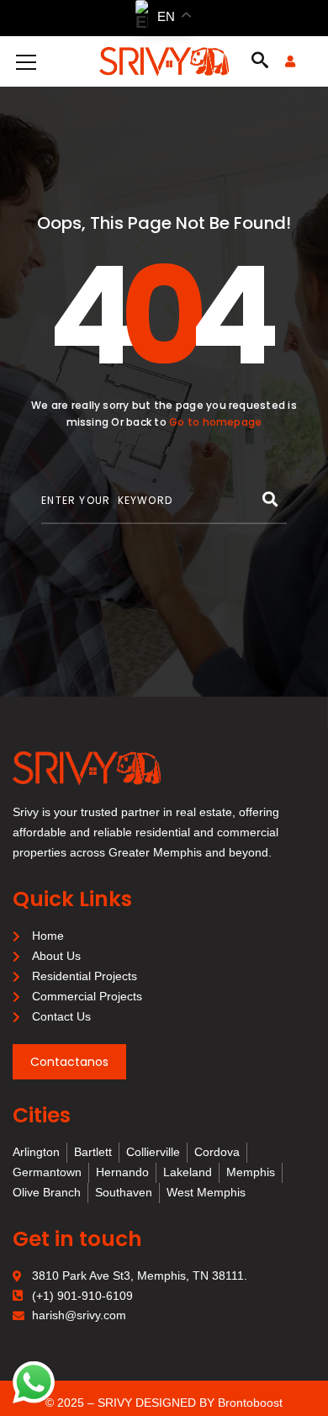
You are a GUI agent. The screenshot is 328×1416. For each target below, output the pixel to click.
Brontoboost (250, 1402)
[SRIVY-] (164, 61)
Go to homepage (215, 422)
